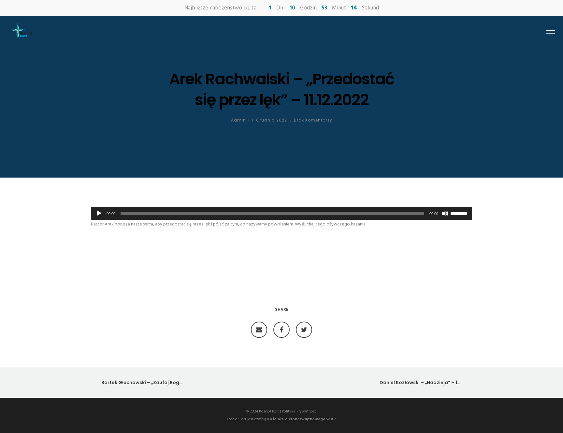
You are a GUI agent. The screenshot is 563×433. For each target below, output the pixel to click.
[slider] (460, 213)
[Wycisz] (445, 213)
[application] (281, 213)
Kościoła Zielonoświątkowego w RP (301, 419)
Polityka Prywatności (299, 411)
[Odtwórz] (99, 213)
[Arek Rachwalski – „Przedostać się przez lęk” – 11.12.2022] (259, 330)
